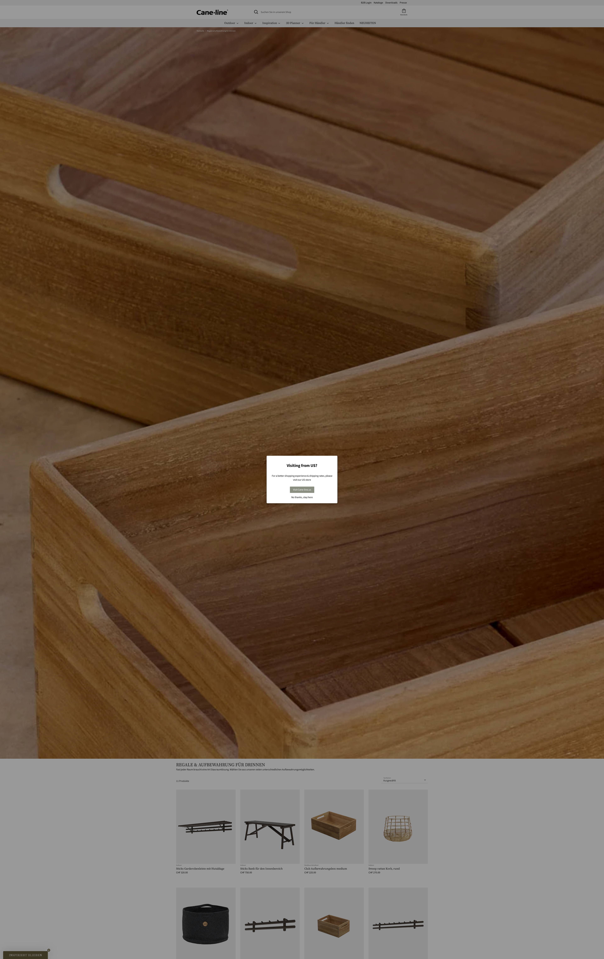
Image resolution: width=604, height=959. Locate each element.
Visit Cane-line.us (302, 489)
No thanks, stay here (302, 497)
